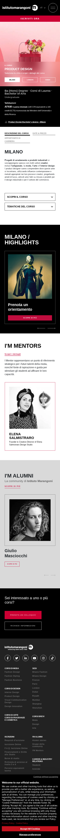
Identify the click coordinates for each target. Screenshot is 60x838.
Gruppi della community (38, 745)
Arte (34, 728)
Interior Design (12, 692)
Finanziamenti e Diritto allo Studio (16, 753)
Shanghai (37, 704)
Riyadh (35, 696)
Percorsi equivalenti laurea (14, 769)
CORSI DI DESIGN (12, 689)
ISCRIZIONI (9, 737)
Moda (35, 720)
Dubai (35, 692)
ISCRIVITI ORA (30, 18)
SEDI (34, 668)
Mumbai (36, 700)
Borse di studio (12, 758)
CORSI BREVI (38, 716)
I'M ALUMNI (37, 737)
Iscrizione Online (13, 744)
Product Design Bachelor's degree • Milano (27, 122)
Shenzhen (37, 708)
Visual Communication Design (16, 701)
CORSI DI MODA (12, 668)
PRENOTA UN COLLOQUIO (23, 615)
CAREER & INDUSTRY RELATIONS (42, 760)
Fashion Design (12, 672)
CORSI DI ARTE (11, 715)
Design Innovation (13, 706)
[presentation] (41, 328)
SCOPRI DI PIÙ (30, 318)
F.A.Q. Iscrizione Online (16, 748)
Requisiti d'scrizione (15, 740)
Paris (34, 684)
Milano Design (39, 676)
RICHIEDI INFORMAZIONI (23, 626)
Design (35, 724)
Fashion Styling (12, 676)
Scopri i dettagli (13, 354)
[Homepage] (20, 7)
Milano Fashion (39, 672)
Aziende (36, 769)
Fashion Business (13, 680)
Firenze (36, 680)
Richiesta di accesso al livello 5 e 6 (16, 763)
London (36, 688)
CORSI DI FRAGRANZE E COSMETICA (15, 719)
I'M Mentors (38, 750)
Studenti (36, 765)
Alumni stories (39, 740)
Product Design (12, 696)
